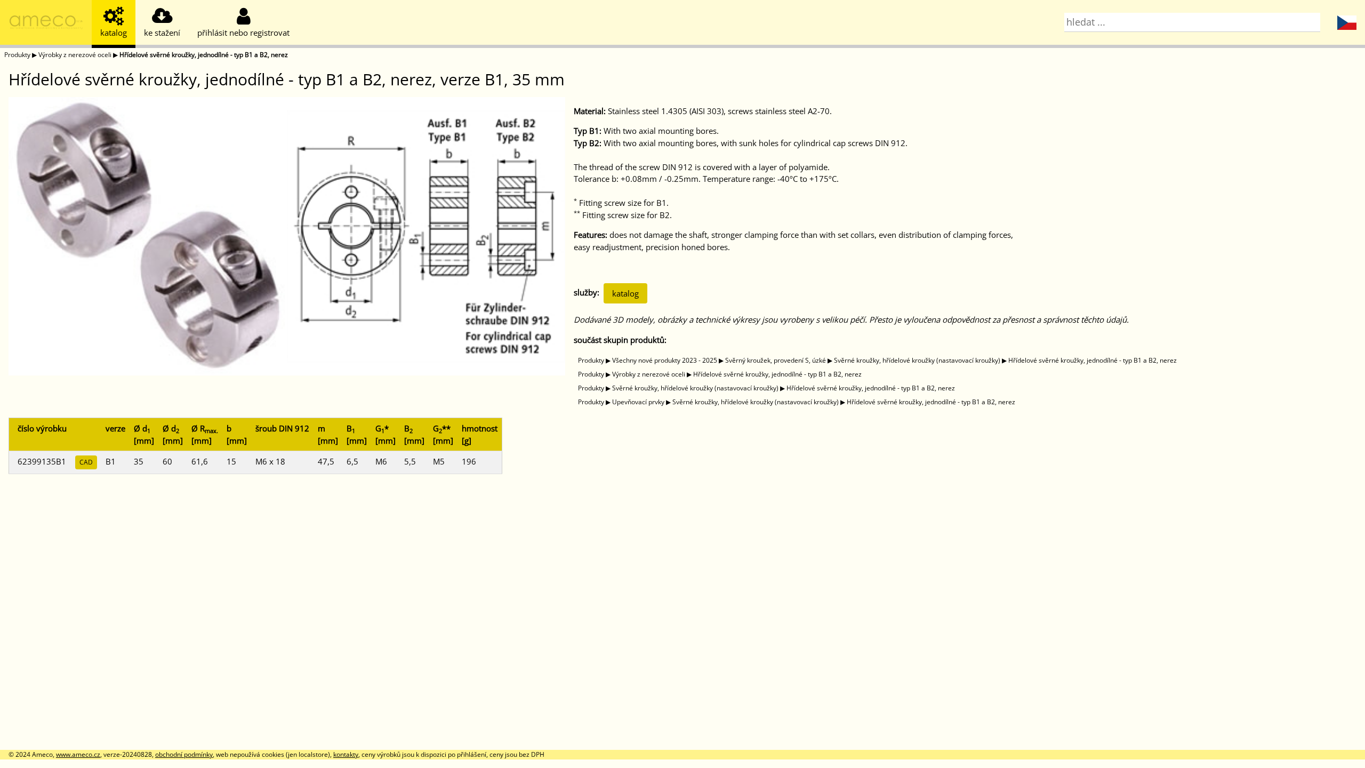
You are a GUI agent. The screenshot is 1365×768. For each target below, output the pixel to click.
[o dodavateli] (46, 24)
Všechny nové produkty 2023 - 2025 (664, 360)
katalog (625, 293)
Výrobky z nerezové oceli (74, 54)
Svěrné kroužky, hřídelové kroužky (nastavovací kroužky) (917, 360)
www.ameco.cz (78, 754)
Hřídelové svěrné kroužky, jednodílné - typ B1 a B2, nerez (203, 54)
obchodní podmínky (184, 754)
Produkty (17, 54)
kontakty (345, 754)
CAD (86, 462)
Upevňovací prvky (638, 401)
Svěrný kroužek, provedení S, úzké (775, 360)
